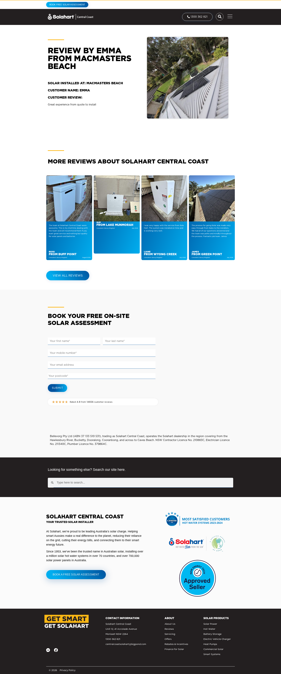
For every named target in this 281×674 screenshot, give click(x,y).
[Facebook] (56, 650)
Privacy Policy (67, 670)
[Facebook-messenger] (48, 650)
